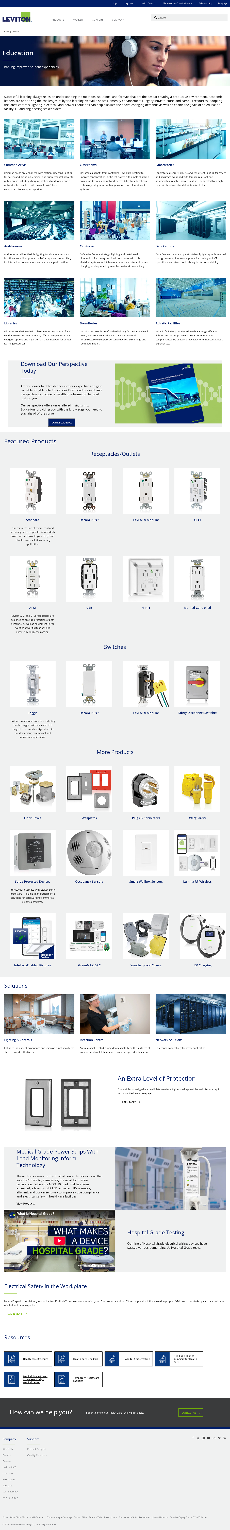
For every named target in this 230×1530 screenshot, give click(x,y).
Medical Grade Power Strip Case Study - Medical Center (35, 1379)
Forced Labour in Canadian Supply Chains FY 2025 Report (180, 1517)
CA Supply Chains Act (141, 1517)
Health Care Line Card (85, 1359)
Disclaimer (124, 1517)
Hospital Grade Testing (136, 1359)
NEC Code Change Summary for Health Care (185, 1359)
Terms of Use (80, 1517)
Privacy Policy (110, 1517)
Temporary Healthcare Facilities (86, 1379)
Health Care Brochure (35, 1359)
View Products (26, 1203)
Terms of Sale (95, 1517)
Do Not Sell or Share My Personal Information (24, 1517)
